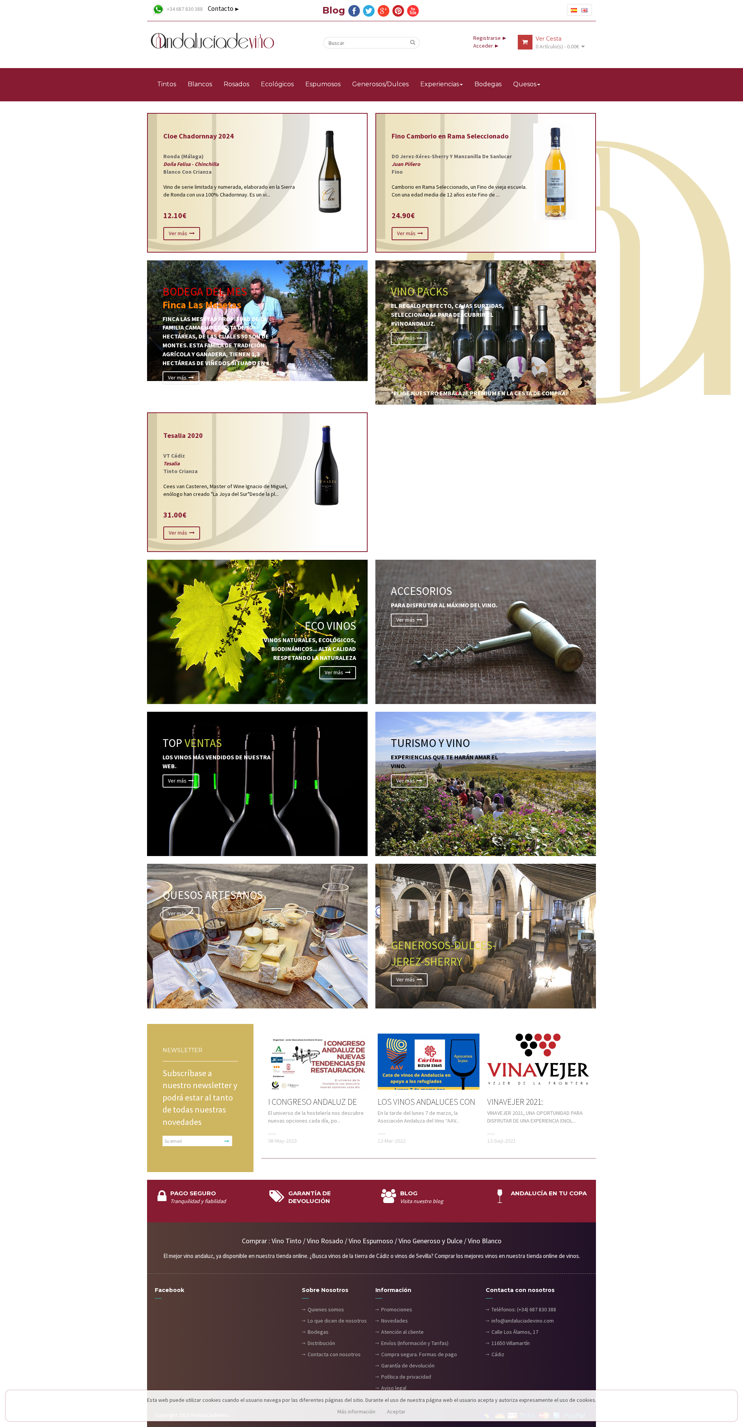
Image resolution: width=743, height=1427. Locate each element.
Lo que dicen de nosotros (337, 1320)
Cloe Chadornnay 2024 (198, 136)
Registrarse (487, 37)
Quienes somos (326, 1309)
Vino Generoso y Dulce (430, 1240)
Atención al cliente (402, 1331)
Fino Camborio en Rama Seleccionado (450, 136)
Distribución (321, 1343)
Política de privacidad (406, 1376)
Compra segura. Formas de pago (419, 1354)
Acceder (483, 45)
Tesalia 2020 (183, 435)
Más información (356, 1411)
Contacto (220, 8)
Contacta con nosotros (334, 1354)
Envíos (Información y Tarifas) (415, 1343)
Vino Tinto (286, 1240)
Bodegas (318, 1331)
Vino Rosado (325, 1240)
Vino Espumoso (371, 1240)
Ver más (178, 233)
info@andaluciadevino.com (522, 1320)
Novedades (394, 1320)
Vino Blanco (485, 1240)
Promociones (396, 1309)
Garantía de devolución (408, 1365)
